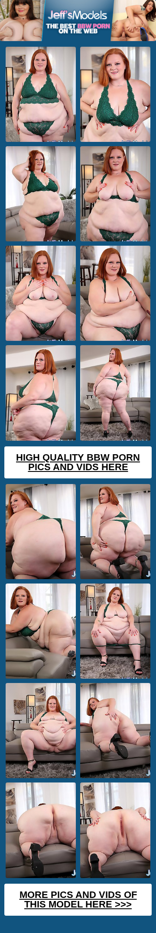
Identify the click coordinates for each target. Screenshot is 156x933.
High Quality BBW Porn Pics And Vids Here (78, 462)
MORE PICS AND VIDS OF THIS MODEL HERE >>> (78, 899)
